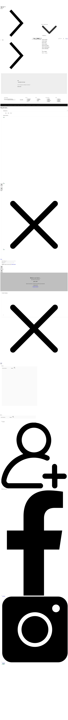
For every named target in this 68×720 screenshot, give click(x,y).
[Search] (60, 38)
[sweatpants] (9, 113)
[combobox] (6, 368)
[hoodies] (11, 113)
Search (12, 368)
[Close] (67, 110)
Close (1, 8)
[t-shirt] (6, 113)
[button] (49, 39)
